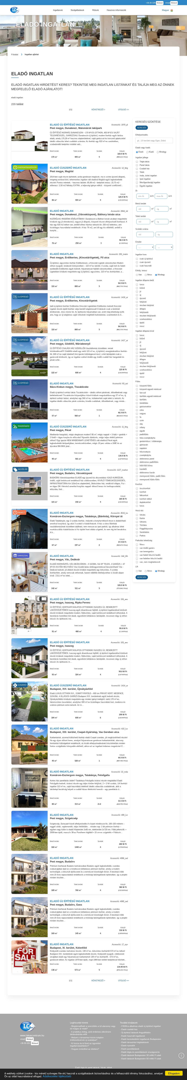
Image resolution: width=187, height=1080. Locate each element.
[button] (58, 10)
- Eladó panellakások (129, 1049)
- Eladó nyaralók (127, 1045)
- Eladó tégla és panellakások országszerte (140, 1052)
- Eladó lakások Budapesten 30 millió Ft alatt (140, 1055)
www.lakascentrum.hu (32, 1035)
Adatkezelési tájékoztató (57, 1076)
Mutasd (160, 3)
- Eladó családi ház (128, 1029)
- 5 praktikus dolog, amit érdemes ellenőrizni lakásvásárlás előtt (90, 1033)
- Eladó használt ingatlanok (132, 1036)
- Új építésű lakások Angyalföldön (135, 1032)
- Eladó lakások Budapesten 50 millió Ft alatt (140, 1058)
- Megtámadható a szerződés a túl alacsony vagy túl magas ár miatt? (92, 1027)
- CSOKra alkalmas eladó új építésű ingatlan (140, 1026)
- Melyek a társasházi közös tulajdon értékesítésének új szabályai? (87, 1038)
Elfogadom (174, 1073)
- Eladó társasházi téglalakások (134, 1042)
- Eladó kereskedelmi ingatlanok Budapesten (140, 1039)
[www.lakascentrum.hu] (15, 10)
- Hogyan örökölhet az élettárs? (84, 1049)
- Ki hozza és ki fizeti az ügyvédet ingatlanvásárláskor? (85, 1044)
